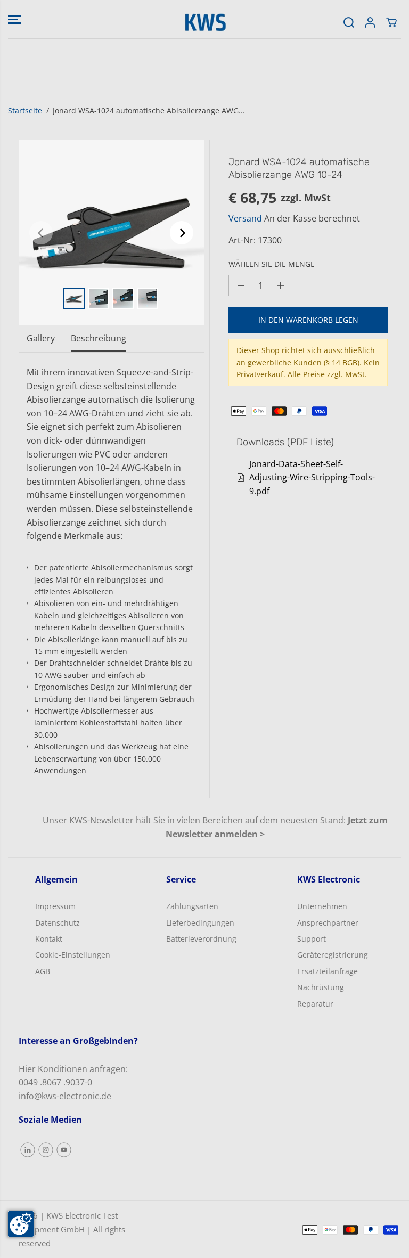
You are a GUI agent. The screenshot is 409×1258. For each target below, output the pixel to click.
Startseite (25, 110)
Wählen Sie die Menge (271, 264)
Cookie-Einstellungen (72, 955)
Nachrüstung (320, 987)
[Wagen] (391, 22)
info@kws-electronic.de (65, 1096)
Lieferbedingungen (200, 923)
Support (311, 939)
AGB (42, 971)
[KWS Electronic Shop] (204, 22)
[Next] (181, 232)
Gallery (41, 338)
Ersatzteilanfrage (327, 971)
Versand (245, 218)
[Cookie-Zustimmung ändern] (21, 1224)
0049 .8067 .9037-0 (55, 1082)
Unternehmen (322, 906)
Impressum (55, 906)
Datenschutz (57, 923)
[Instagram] (46, 1150)
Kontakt (48, 939)
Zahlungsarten (192, 906)
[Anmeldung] (370, 22)
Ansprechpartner (327, 923)
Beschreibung (98, 338)
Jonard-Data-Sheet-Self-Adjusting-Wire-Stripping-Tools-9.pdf (312, 477)
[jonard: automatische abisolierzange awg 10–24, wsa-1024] (111, 232)
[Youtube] (64, 1150)
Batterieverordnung (201, 939)
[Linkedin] (28, 1150)
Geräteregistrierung (332, 955)
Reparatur (315, 1004)
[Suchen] (348, 22)
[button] (14, 19)
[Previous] (41, 232)
